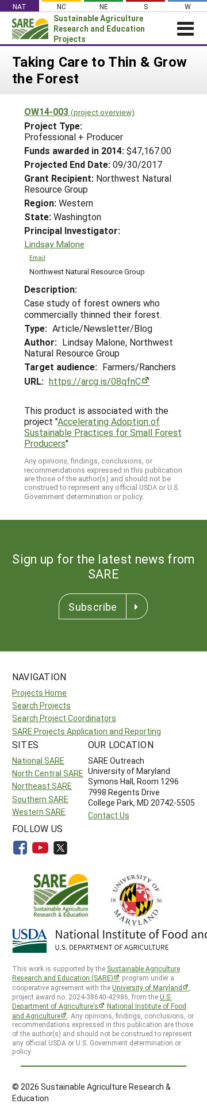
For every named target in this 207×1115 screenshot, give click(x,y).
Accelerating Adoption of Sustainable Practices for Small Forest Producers (103, 432)
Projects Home (39, 692)
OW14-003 (79, 111)
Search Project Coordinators (64, 717)
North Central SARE (47, 773)
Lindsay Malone (54, 244)
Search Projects (41, 705)
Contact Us (108, 815)
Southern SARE (40, 799)
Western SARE (39, 811)
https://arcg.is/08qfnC (95, 381)
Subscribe (92, 607)
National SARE (38, 760)
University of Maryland (147, 987)
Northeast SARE (42, 785)
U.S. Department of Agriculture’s (92, 1001)
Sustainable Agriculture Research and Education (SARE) (96, 973)
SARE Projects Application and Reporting (86, 731)
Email (37, 258)
